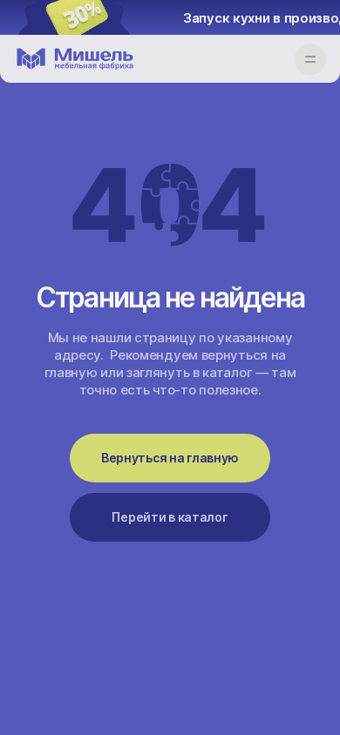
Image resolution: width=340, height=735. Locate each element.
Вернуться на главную (170, 457)
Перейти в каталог (170, 516)
